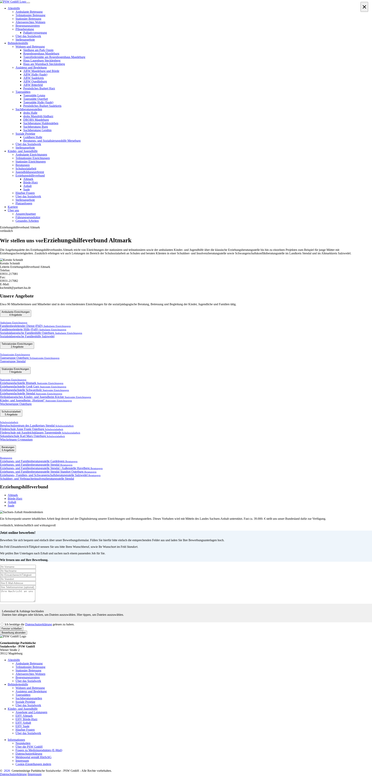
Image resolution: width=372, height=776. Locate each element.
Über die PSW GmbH (29, 746)
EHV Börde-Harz (26, 719)
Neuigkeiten (23, 743)
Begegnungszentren (28, 677)
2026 (7, 770)
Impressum (22, 760)
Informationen (16, 739)
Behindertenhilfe (18, 684)
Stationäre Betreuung (28, 670)
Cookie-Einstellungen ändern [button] (33, 764)
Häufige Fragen (25, 729)
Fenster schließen (12, 628)
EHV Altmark (24, 715)
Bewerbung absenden (14, 632)
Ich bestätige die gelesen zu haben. (39, 624)
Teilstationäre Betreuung (30, 667)
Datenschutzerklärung (38, 624)
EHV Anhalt (23, 722)
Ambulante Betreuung (29, 663)
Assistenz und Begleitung (31, 691)
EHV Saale (22, 726)
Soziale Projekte (25, 701)
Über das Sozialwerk (28, 681)
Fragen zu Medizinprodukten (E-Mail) (39, 750)
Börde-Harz (15, 498)
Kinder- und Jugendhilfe (23, 708)
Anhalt (12, 502)
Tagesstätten (23, 694)
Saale (11, 505)
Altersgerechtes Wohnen (30, 674)
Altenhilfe (14, 660)
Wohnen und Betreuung (30, 687)
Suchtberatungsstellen (29, 698)
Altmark (13, 495)
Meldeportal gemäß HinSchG (34, 757)
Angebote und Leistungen (31, 712)
